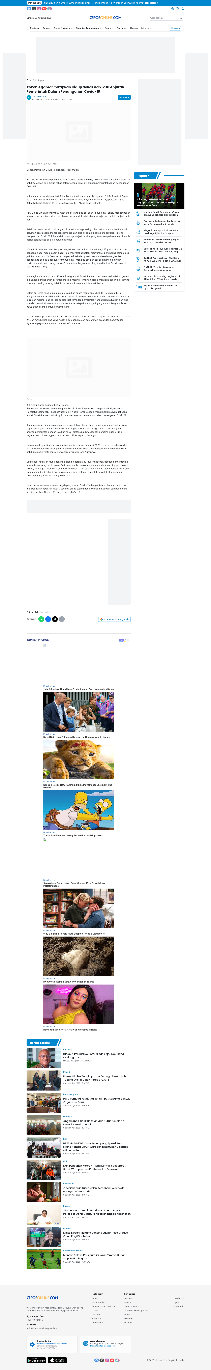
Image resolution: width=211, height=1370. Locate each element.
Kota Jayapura (40, 80)
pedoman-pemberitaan (104, 1306)
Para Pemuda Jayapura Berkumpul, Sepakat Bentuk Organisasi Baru (96, 1100)
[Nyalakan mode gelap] (183, 9)
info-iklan (96, 1314)
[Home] (28, 80)
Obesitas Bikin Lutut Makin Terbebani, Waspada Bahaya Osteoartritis (93, 1189)
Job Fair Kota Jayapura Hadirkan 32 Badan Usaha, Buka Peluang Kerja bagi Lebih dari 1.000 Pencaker (163, 251)
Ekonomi (109, 28)
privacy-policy (99, 1302)
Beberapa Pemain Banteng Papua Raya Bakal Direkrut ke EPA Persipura (161, 242)
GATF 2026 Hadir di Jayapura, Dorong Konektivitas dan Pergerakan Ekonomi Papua (159, 270)
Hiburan (133, 28)
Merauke (67, 1116)
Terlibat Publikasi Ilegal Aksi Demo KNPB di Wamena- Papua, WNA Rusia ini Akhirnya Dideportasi (163, 261)
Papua (66, 1049)
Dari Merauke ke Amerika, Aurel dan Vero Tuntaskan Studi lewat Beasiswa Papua (162, 224)
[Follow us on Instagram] (39, 8)
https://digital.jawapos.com (103, 1346)
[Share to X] (55, 619)
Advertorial (179, 1306)
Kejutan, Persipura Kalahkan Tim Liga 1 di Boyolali (160, 287)
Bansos (47, 28)
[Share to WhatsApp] (41, 619)
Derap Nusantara (63, 28)
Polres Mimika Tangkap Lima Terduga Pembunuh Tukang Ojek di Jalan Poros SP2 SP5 (94, 1078)
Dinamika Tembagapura (88, 28)
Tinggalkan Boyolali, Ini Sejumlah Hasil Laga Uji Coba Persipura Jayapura (161, 233)
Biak (65, 1139)
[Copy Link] (62, 619)
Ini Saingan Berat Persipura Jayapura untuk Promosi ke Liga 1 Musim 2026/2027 (157, 202)
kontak (95, 1310)
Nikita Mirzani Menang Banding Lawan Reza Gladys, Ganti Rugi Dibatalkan (95, 1234)
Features (121, 28)
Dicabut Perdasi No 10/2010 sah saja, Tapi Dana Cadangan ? (93, 1055)
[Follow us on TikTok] (49, 8)
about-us (96, 1318)
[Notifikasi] (177, 9)
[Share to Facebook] (48, 619)
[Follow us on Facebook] (29, 8)
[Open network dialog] (172, 9)
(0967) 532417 (34, 1319)
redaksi (95, 1298)
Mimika (66, 1071)
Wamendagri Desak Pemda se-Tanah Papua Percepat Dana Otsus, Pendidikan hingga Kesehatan (97, 1212)
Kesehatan (68, 1183)
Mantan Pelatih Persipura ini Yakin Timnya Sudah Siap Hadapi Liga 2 (94, 1256)
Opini (176, 1302)
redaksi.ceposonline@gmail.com (43, 1328)
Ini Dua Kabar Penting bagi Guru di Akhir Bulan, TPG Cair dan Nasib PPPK (162, 279)
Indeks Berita (98, 1322)
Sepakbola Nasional (73, 1250)
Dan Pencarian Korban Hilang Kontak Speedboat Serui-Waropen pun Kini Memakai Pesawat (94, 1167)
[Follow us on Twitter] (34, 8)
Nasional (34, 28)
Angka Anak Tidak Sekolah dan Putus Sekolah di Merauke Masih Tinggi (94, 1122)
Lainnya (145, 28)
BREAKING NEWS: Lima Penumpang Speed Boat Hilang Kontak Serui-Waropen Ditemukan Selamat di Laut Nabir (95, 1147)
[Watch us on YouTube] (44, 8)
